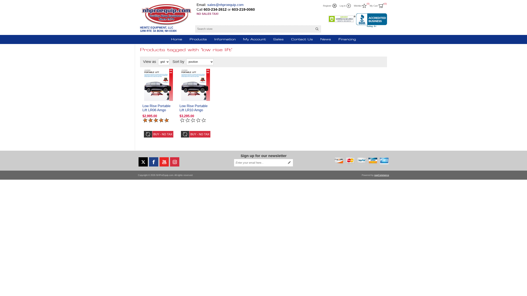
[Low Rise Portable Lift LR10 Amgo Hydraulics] (196, 85)
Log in (343, 6)
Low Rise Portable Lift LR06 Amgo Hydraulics (156, 110)
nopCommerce (381, 175)
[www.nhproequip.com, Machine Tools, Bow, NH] (371, 20)
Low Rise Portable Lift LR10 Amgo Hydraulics (194, 110)
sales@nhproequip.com (225, 5)
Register (327, 6)
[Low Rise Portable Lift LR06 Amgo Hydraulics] (158, 85)
